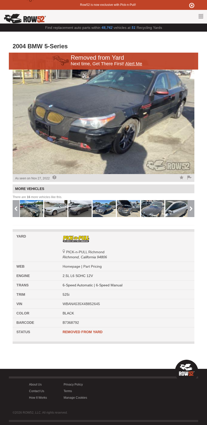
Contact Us (36, 391)
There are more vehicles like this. (37, 197)
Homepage (72, 266)
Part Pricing (92, 266)
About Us (35, 384)
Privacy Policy (73, 384)
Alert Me (133, 63)
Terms (68, 391)
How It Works (38, 397)
